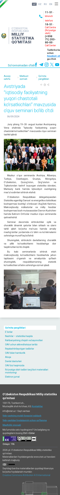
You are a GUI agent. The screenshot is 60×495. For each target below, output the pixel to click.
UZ (34, 4)
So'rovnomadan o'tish (21, 65)
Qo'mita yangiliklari (15, 327)
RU (45, 4)
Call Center (50, 45)
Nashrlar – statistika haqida (19, 336)
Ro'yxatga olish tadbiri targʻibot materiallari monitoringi (26, 371)
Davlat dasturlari (13, 361)
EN (50, 4)
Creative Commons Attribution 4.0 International (26, 475)
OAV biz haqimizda (14, 365)
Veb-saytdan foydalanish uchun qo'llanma (25, 420)
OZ (39, 4)
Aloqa (8, 357)
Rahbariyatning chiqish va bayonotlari (24, 340)
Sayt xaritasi (23, 411)
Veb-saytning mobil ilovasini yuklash (22, 415)
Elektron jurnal (12, 376)
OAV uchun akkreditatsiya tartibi (21, 344)
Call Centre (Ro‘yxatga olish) (50, 30)
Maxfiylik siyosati (12, 425)
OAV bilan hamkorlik (15, 353)
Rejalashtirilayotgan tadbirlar (19, 348)
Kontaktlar (37, 406)
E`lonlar (9, 332)
